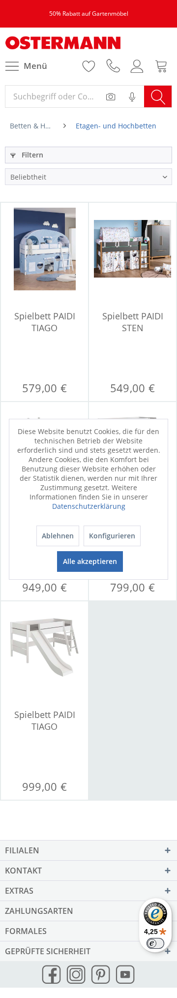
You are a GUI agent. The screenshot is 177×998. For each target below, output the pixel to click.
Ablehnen (58, 535)
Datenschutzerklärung (88, 506)
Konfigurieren (112, 535)
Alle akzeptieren (90, 561)
